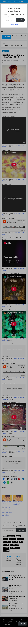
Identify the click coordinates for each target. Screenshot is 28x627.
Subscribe (20, 20)
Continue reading (14, 24)
